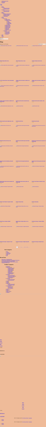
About (3, 36)
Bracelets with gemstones (7, 13)
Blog (2, 35)
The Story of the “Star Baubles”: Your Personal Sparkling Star (10, 260)
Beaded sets (7, 29)
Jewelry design (8, 253)
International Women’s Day (6, 262)
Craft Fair (7, 252)
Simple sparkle (9, 23)
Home (3, 6)
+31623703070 (2, 416)
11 (24, 247)
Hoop (8, 21)
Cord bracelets (6, 16)
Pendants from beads (6, 8)
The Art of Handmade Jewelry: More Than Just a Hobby (10, 261)
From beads (5, 18)
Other (7, 254)
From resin (5, 30)
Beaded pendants (7, 25)
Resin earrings (7, 32)
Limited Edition (7, 19)
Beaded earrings (7, 26)
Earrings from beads (6, 10)
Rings (2, 12)
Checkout (3, 2)
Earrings (3, 9)
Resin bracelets (7, 33)
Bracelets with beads (6, 14)
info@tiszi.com (2, 413)
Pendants (3, 7)
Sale (7, 255)
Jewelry (23, 405)
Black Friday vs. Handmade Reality (7, 259)
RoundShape (9, 22)
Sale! (2, 34)
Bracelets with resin (6, 15)
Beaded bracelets (7, 27)
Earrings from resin (6, 11)
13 (27, 247)
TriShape (8, 24)
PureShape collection (8, 20)
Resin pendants (7, 31)
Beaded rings (7, 28)
